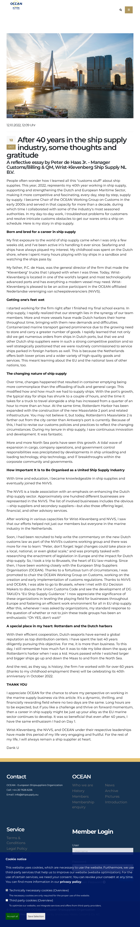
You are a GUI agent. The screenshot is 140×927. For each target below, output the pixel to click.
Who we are (82, 785)
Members (80, 796)
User (75, 845)
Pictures (112, 796)
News (109, 785)
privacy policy (70, 882)
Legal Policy (17, 848)
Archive (111, 791)
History (78, 791)
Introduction (116, 802)
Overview (61, 890)
